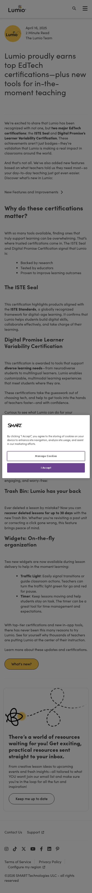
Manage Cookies (46, 456)
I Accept (46, 467)
